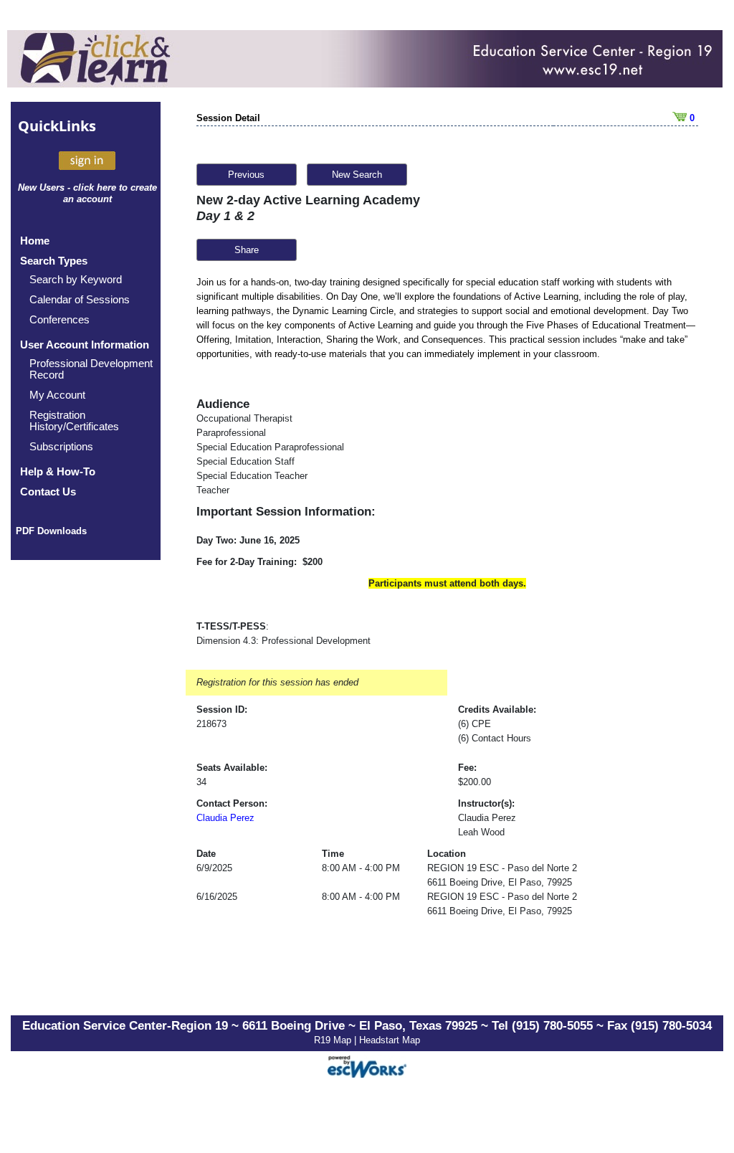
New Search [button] (357, 174)
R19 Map (334, 1040)
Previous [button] (246, 174)
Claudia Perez (225, 817)
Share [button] (246, 250)
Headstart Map (389, 1040)
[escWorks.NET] (367, 1064)
